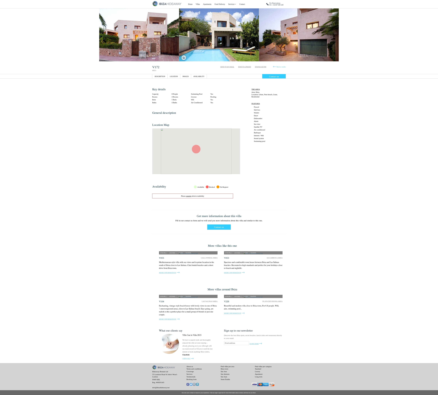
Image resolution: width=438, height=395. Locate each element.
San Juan (224, 377)
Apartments (207, 4)
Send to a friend (244, 67)
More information (167, 273)
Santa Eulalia (225, 379)
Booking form (191, 379)
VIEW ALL (186, 358)
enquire (188, 196)
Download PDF (260, 67)
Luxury (257, 371)
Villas (198, 4)
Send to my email (227, 67)
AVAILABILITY (198, 76)
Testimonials (190, 377)
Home (190, 4)
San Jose (224, 371)
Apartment (258, 374)
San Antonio (225, 374)
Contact (242, 4)
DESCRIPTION (160, 76)
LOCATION (174, 76)
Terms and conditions (194, 369)
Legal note (221, 392)
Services (231, 4)
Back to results (281, 67)
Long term (258, 377)
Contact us (274, 76)
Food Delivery (220, 4)
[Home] (166, 3)
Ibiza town (224, 369)
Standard (258, 369)
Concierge (190, 371)
